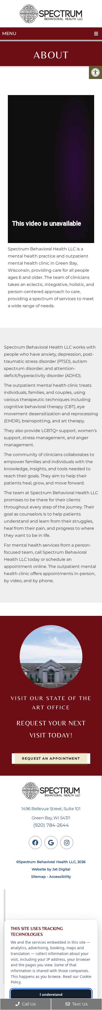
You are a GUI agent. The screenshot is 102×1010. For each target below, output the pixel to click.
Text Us (79, 1004)
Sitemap (38, 876)
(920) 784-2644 (51, 825)
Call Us (28, 1004)
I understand (51, 994)
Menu (9, 33)
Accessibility (60, 876)
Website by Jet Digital (51, 869)
